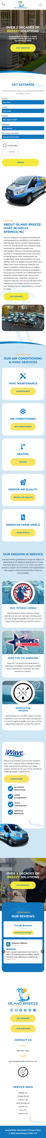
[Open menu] (40, 4)
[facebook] (11, 1010)
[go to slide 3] (22, 1076)
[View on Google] (8, 944)
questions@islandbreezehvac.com (23, 1061)
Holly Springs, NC (23, 1103)
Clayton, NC (23, 1113)
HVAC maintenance (26, 256)
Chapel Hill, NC (23, 1096)
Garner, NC (23, 1106)
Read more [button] (11, 959)
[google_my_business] (30, 1010)
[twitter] (16, 1010)
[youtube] (34, 1010)
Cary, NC (23, 1110)
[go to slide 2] (20, 1076)
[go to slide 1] (18, 1076)
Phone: (5, 116)
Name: (5, 99)
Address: (6, 125)
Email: (4, 107)
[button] (3, 951)
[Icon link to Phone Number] (3, 5)
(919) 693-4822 (23, 1051)
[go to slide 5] (25, 1076)
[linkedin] (25, 1010)
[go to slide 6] (27, 1076)
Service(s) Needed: (10, 133)
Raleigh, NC (23, 1093)
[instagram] (20, 1010)
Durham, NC (23, 1099)
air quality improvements (27, 262)
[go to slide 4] (23, 1076)
